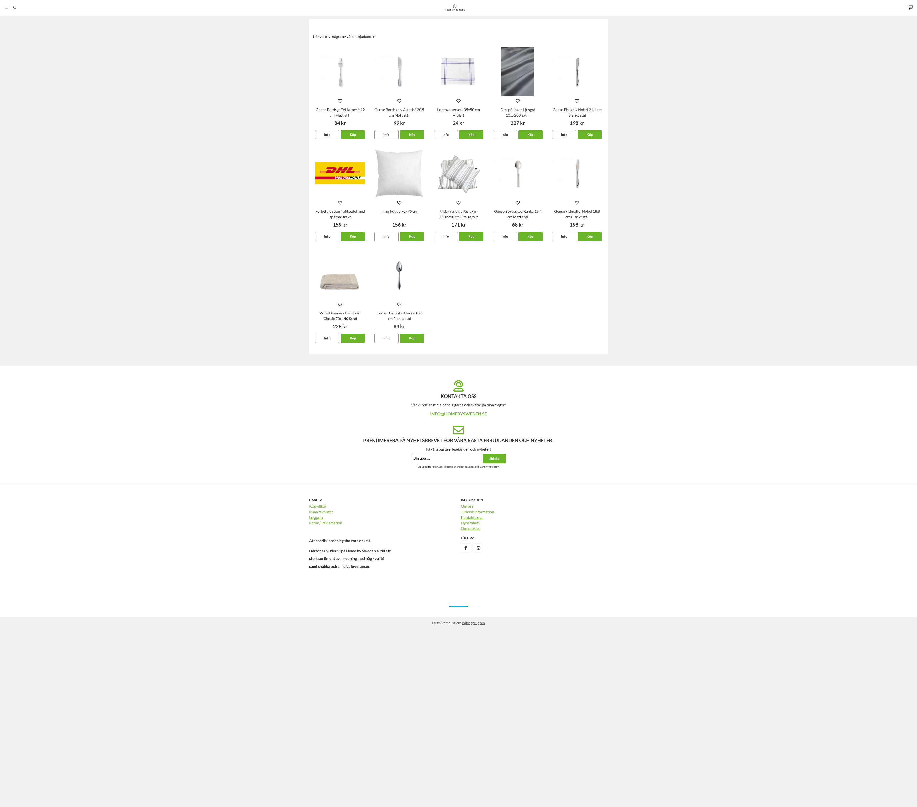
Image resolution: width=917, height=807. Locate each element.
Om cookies (470, 528)
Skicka (494, 459)
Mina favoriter (321, 512)
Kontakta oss (472, 517)
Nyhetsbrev (470, 522)
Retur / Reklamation (325, 522)
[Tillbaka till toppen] (601, 800)
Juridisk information (477, 512)
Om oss (467, 506)
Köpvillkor (317, 506)
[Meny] (6, 7)
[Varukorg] (910, 7)
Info (327, 135)
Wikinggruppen (473, 623)
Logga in (316, 517)
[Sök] (15, 7)
